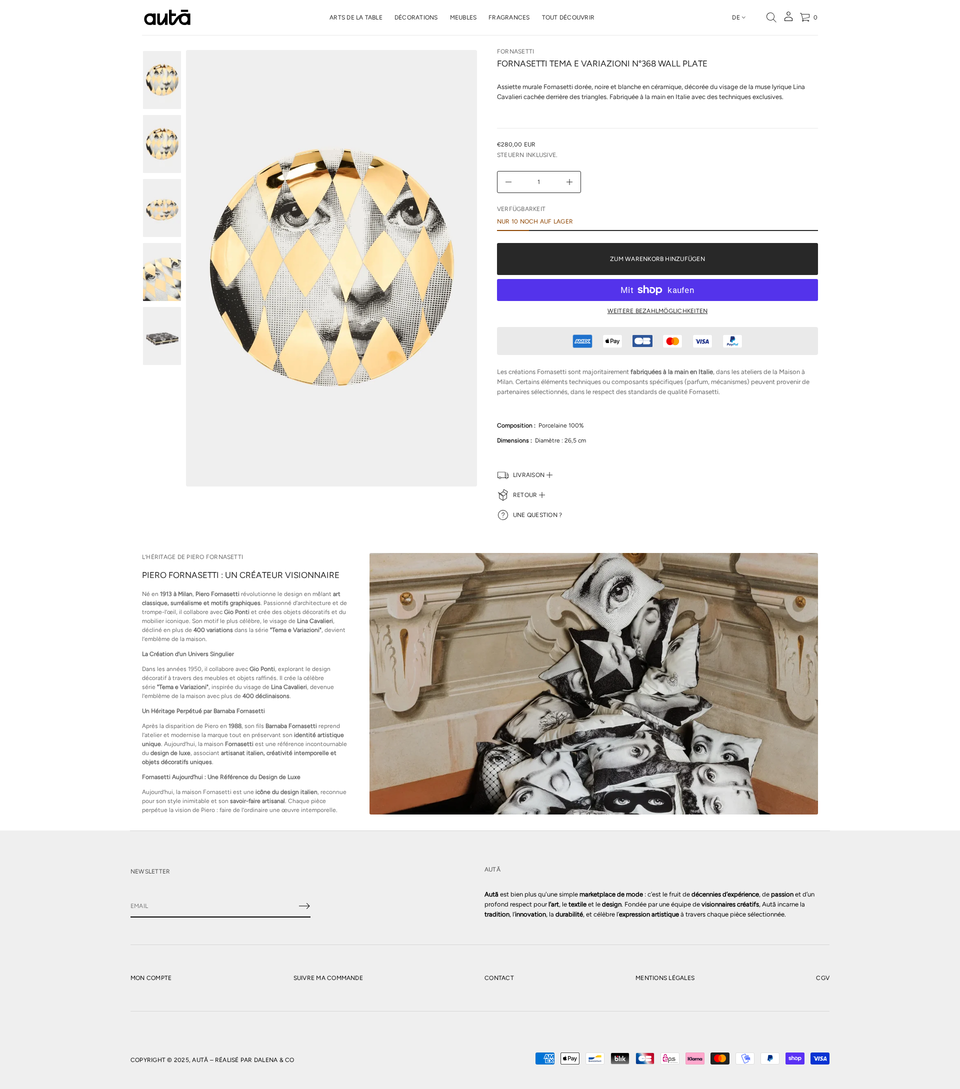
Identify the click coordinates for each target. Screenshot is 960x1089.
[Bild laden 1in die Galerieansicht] (162, 80)
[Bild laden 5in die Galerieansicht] (162, 336)
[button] (771, 17)
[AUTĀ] (167, 17)
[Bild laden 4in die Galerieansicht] (162, 272)
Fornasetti (515, 51)
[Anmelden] (304, 906)
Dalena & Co (274, 1060)
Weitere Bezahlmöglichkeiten (658, 311)
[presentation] (331, 268)
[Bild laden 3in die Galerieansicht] (162, 208)
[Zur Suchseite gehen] (771, 17)
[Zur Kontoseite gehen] (788, 20)
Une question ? (537, 515)
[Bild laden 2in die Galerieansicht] (162, 144)
